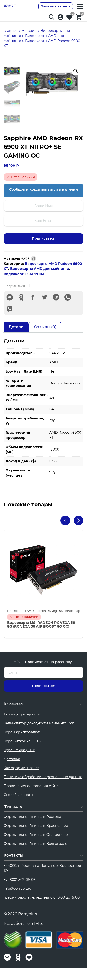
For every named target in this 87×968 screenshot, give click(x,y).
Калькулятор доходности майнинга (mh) (40, 723)
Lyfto (39, 923)
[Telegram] (56, 297)
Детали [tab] (16, 327)
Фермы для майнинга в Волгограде (35, 843)
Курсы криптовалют (22, 732)
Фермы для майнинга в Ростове (32, 817)
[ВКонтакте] (9, 297)
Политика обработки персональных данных (43, 777)
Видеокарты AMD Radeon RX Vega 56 (35, 611)
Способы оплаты (18, 795)
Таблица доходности (22, 714)
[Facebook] (32, 297)
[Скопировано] (33, 258)
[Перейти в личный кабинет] (60, 17)
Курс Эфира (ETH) (19, 750)
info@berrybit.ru (17, 888)
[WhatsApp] (67, 297)
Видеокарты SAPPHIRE (24, 274)
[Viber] (9, 308)
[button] (75, 71)
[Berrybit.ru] (10, 6)
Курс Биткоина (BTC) (22, 741)
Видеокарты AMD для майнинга (39, 269)
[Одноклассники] (21, 297)
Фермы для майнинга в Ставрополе (36, 834)
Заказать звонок (55, 6)
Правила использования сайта (31, 786)
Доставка (12, 759)
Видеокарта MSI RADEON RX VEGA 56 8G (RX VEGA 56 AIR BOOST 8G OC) (41, 624)
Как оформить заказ (21, 768)
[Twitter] (44, 297)
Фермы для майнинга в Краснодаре (36, 826)
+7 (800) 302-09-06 (20, 879)
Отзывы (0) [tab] (45, 327)
